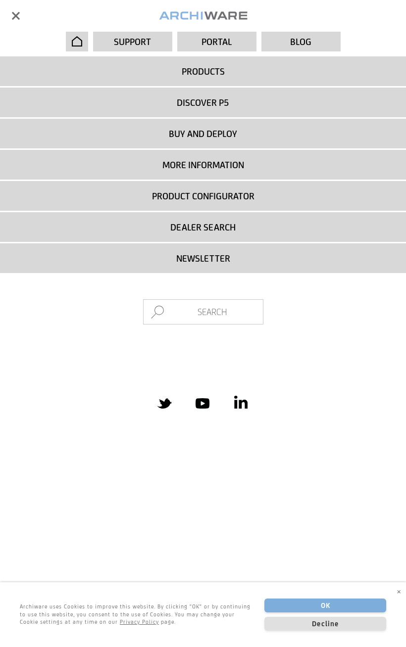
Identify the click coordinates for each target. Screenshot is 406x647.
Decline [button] (325, 624)
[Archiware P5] (203, 16)
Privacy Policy (139, 621)
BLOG (300, 41)
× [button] (399, 591)
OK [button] (325, 605)
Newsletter (203, 258)
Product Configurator (203, 195)
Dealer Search (203, 227)
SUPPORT (132, 41)
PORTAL (217, 41)
